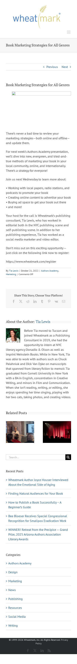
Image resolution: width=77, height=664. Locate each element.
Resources (15, 608)
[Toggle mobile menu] (69, 32)
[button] (9, 432)
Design (13, 572)
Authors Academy (49, 270)
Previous (52, 67)
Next (65, 67)
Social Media (17, 617)
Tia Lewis (13, 270)
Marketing (11, 274)
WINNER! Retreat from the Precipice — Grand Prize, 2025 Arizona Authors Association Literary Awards (38, 534)
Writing (13, 625)
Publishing (15, 599)
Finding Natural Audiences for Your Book (35, 493)
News (12, 590)
